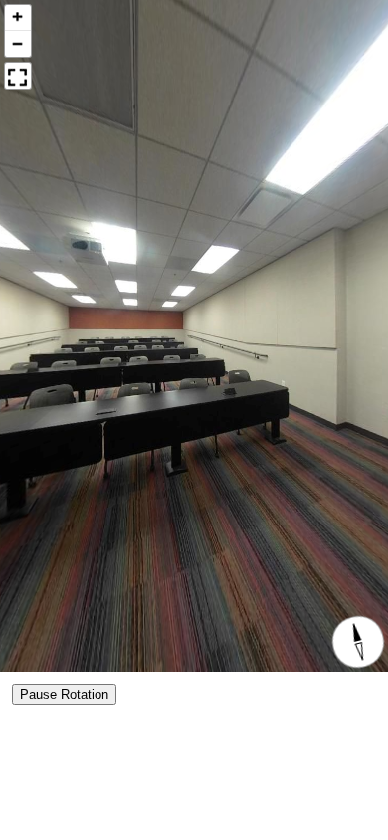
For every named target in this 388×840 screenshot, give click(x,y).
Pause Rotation (64, 694)
